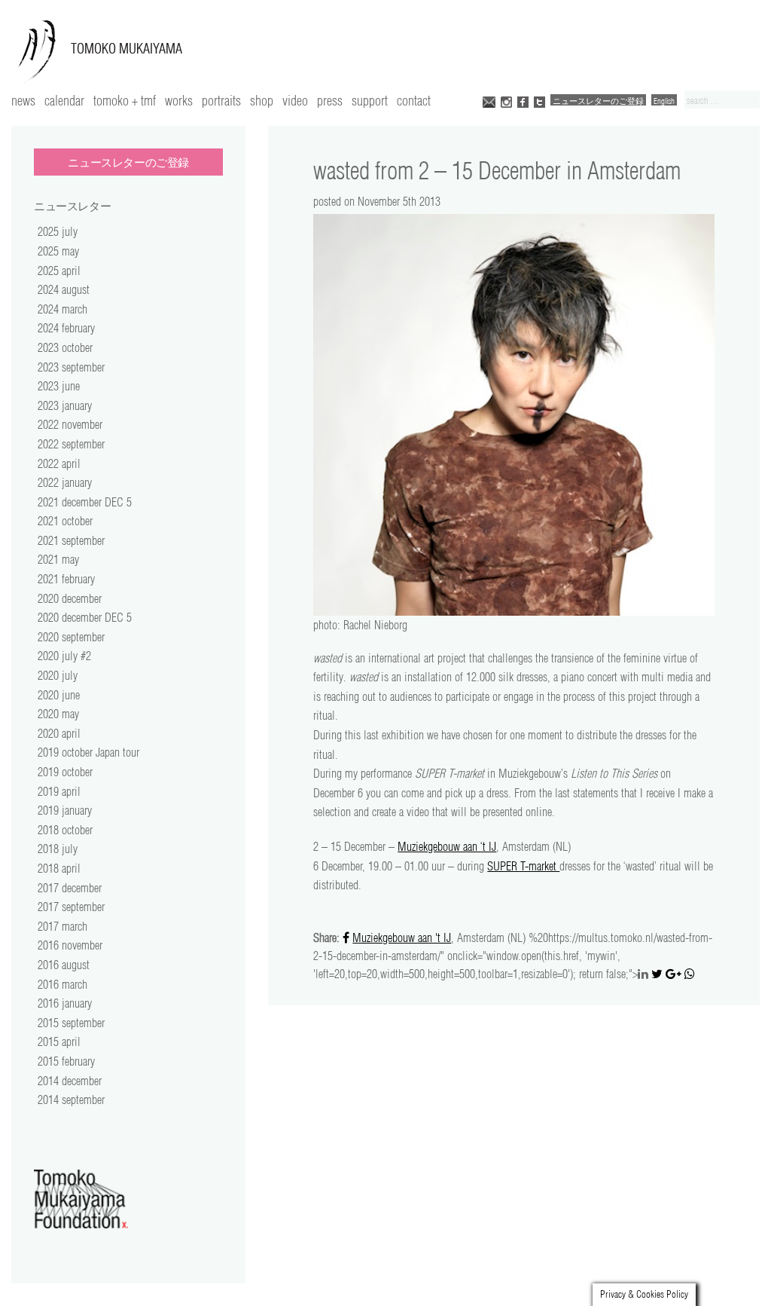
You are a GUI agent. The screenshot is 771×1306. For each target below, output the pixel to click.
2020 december (70, 598)
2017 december (70, 887)
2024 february (66, 327)
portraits (221, 100)
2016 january (65, 1003)
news (23, 100)
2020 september (71, 636)
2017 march (62, 926)
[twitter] (539, 100)
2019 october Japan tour (88, 752)
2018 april (59, 868)
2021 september (71, 540)
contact (414, 100)
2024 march (62, 309)
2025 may (58, 250)
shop (261, 100)
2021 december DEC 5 (85, 501)
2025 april (59, 270)
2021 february (66, 578)
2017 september (71, 906)
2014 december (70, 1080)
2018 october (65, 829)
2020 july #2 (64, 655)
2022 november (70, 424)
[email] (489, 100)
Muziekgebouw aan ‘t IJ (447, 846)
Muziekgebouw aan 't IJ (401, 937)
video (295, 100)
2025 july (58, 231)
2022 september (71, 443)
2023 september (71, 367)
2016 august (64, 964)
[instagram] (506, 100)
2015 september (71, 1022)
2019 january (65, 810)
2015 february (66, 1061)
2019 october (65, 771)
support (370, 100)
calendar (64, 100)
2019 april (59, 791)
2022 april (59, 463)
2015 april (59, 1041)
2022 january (65, 482)
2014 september (71, 1099)
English (664, 101)
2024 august (64, 289)
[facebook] (523, 100)
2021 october (65, 520)
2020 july (58, 675)
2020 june (59, 694)
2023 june (59, 385)
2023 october (65, 347)
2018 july (58, 848)
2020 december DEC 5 (85, 617)
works (179, 100)
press (330, 100)
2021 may (58, 559)
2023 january (65, 405)
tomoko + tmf (124, 100)
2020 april (59, 733)
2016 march (62, 984)
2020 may (58, 713)
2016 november (70, 945)
